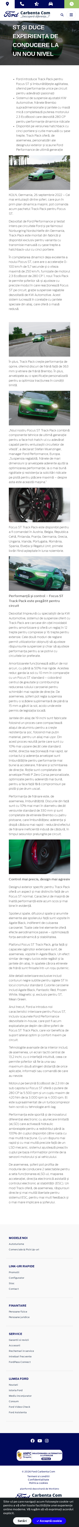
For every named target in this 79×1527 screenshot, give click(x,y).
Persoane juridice (19, 1317)
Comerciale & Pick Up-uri (24, 1249)
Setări (22, 1521)
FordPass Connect (20, 1362)
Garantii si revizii (19, 1340)
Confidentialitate (38, 1479)
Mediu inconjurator (20, 1396)
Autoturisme (16, 1244)
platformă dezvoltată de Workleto (39, 1488)
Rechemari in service (21, 1351)
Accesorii (14, 1345)
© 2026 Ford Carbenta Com (38, 1471)
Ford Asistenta (18, 1412)
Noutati (13, 1385)
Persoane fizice (18, 1311)
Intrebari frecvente (20, 1356)
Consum (14, 1401)
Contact (14, 1289)
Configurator (16, 1278)
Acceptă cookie (50, 1521)
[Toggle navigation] (71, 14)
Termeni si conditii (38, 1476)
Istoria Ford (16, 1390)
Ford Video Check (19, 1407)
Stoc (12, 1283)
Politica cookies (38, 1483)
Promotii (14, 1272)
